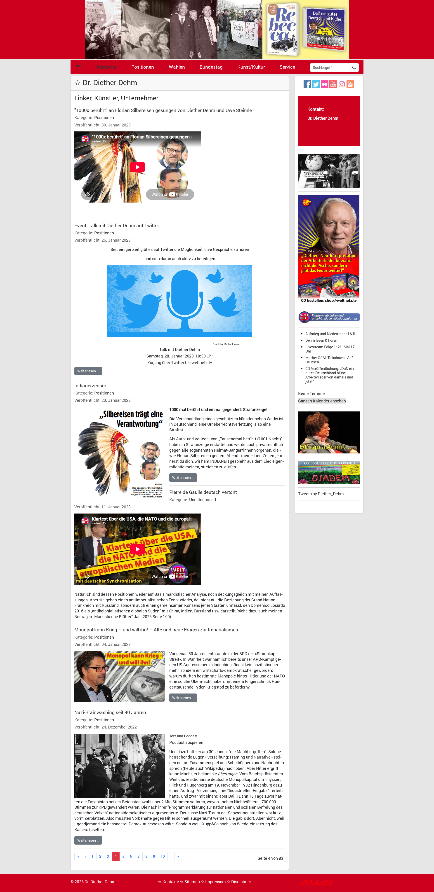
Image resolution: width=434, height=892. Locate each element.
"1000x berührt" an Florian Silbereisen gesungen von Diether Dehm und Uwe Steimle (163, 110)
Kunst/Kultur (251, 67)
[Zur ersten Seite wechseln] (78, 856)
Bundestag (211, 67)
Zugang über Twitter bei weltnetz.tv (179, 362)
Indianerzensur (90, 385)
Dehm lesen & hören (321, 340)
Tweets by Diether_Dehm (321, 493)
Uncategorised (202, 499)
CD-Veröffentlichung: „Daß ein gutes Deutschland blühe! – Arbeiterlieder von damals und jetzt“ (329, 375)
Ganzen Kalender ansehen (322, 401)
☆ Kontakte (169, 881)
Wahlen (177, 67)
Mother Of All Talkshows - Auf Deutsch (329, 359)
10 (163, 856)
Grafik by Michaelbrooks (227, 344)
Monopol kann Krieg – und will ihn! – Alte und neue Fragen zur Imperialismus (156, 629)
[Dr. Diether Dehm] (217, 29)
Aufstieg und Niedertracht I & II (330, 333)
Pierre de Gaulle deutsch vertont (203, 492)
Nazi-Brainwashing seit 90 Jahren (110, 712)
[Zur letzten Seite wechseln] (178, 856)
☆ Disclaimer (239, 881)
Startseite (106, 67)
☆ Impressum (214, 881)
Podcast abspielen (186, 742)
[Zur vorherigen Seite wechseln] (85, 856)
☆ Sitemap (190, 881)
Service (287, 67)
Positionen (142, 67)
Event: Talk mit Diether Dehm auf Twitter (116, 225)
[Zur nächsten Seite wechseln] (171, 856)
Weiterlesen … (88, 371)
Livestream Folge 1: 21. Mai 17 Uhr (330, 348)
